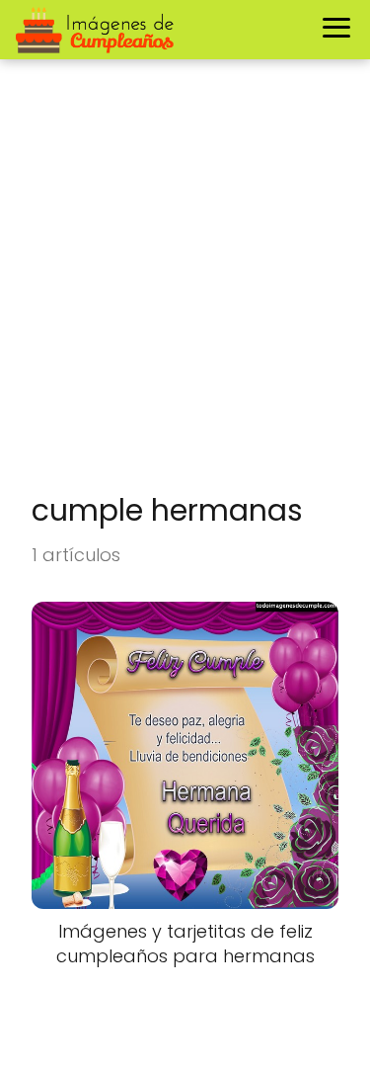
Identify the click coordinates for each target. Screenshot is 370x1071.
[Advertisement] (185, 286)
